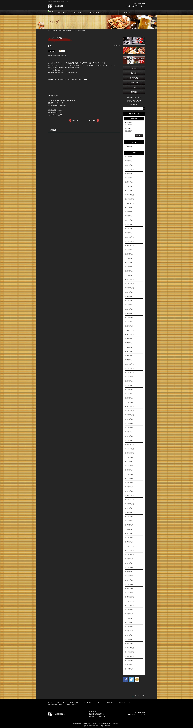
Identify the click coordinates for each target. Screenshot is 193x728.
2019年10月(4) (129, 415)
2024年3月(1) (129, 224)
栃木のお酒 (128, 124)
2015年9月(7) (129, 609)
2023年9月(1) (129, 250)
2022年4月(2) (129, 313)
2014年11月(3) (129, 652)
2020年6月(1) (129, 381)
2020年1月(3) (129, 402)
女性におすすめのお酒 (134, 101)
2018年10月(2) (129, 453)
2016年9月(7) (129, 559)
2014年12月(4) (129, 648)
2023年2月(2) (129, 275)
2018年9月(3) (129, 457)
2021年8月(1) (129, 343)
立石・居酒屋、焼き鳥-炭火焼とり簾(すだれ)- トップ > (63, 30)
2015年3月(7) (129, 635)
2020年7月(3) (129, 377)
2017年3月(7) (129, 533)
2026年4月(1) (129, 156)
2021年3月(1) (129, 351)
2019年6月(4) (129, 423)
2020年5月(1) (129, 385)
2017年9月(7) (129, 508)
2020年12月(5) (129, 364)
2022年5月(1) (129, 309)
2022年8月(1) (129, 296)
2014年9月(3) (129, 660)
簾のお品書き (134, 78)
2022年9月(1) (129, 292)
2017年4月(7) (129, 529)
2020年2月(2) (129, 398)
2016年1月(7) (129, 593)
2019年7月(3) (129, 419)
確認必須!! (128, 131)
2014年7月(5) (129, 669)
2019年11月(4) (129, 410)
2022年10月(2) (129, 288)
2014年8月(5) (129, 665)
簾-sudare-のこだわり (134, 97)
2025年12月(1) (129, 169)
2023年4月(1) (129, 266)
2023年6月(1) (129, 258)
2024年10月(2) (129, 203)
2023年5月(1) (129, 262)
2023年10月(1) (129, 245)
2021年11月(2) (129, 334)
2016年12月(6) (129, 546)
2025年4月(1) (129, 182)
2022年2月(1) (129, 322)
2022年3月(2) (129, 317)
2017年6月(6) (129, 521)
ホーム (134, 68)
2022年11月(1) (129, 283)
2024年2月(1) (129, 228)
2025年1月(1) (129, 190)
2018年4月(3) (129, 478)
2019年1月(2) (129, 440)
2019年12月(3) (129, 406)
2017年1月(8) (129, 542)
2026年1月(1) (129, 165)
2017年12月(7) (129, 495)
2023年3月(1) (129, 271)
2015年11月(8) (129, 601)
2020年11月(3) (129, 368)
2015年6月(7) (129, 622)
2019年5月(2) (129, 427)
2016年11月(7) (129, 550)
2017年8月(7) (129, 512)
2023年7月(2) (129, 254)
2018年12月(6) (129, 444)
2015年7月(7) (129, 618)
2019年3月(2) (129, 436)
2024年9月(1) (129, 207)
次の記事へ (92, 120)
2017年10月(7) (129, 504)
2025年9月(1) (129, 173)
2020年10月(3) (129, 372)
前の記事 (75, 120)
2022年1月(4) (129, 326)
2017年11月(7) (129, 499)
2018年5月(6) (129, 474)
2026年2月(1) (129, 161)
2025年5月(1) (129, 178)
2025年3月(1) (129, 186)
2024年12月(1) (129, 195)
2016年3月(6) (129, 584)
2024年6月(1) (129, 216)
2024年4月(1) (129, 220)
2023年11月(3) (129, 241)
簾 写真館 (134, 92)
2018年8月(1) (129, 461)
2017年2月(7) (129, 537)
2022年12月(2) (129, 279)
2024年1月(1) (129, 233)
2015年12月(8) (129, 597)
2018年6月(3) (129, 470)
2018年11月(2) (129, 449)
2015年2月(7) (129, 639)
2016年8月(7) (129, 563)
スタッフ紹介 (134, 82)
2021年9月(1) (129, 338)
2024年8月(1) (129, 211)
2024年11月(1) (129, 199)
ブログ (79, 30)
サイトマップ (134, 104)
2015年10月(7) (129, 605)
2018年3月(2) (129, 482)
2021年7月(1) (129, 347)
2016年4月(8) (129, 580)
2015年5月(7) (129, 626)
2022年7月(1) (129, 300)
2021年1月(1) (129, 360)
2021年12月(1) (129, 330)
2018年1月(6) (129, 491)
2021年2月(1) (129, 355)
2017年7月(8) (129, 516)
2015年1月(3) (129, 643)
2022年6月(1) (129, 305)
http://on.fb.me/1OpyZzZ (55, 115)
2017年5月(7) (129, 525)
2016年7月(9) (129, 567)
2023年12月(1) (129, 237)
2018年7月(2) (129, 466)
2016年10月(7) (129, 554)
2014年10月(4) (129, 656)
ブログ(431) (128, 146)
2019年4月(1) (129, 432)
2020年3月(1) (129, 394)
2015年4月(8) (129, 631)
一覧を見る (139, 135)
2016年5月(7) (129, 576)
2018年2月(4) (129, 487)
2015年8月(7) (129, 614)
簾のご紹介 (134, 73)
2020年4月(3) (129, 389)
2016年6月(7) (129, 571)
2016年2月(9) (129, 588)
